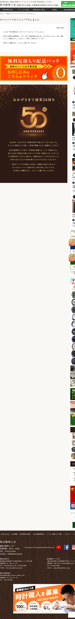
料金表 (54, 10)
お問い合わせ (5, 534)
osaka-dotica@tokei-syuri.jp (61, 568)
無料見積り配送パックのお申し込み (33, 68)
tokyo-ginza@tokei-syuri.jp (14, 568)
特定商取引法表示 (25, 534)
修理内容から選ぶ (39, 10)
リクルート (67, 534)
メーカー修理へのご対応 (54, 534)
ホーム (2, 13)
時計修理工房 (8, 542)
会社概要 (14, 534)
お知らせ (8, 13)
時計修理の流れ (8, 10)
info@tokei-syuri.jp (15, 554)
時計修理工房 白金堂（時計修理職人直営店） (8, 5)
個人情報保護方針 (38, 534)
